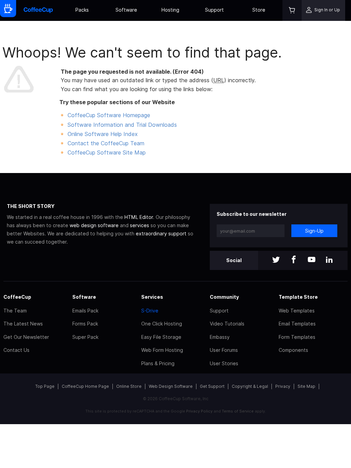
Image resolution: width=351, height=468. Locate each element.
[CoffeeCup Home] (38, 10)
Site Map (306, 386)
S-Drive (149, 310)
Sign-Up (314, 231)
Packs (82, 10)
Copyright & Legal (250, 386)
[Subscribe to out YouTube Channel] (311, 260)
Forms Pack (85, 324)
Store (258, 10)
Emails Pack (85, 310)
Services (152, 297)
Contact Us (16, 350)
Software (126, 10)
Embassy (220, 337)
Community (224, 297)
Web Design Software (171, 386)
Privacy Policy (199, 411)
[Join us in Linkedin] (329, 260)
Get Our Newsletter (26, 337)
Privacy (282, 386)
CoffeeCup (17, 297)
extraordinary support (161, 233)
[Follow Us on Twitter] (275, 260)
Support (214, 10)
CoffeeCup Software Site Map (107, 152)
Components (293, 350)
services (139, 225)
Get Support (212, 386)
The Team (15, 310)
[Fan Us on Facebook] (293, 260)
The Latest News (23, 324)
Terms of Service (238, 411)
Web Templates (297, 310)
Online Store (129, 386)
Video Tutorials (227, 324)
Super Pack (85, 337)
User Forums (224, 350)
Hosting (170, 10)
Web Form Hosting (162, 350)
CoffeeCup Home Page (85, 386)
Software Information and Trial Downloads (122, 124)
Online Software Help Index (103, 134)
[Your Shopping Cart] (292, 10)
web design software (94, 225)
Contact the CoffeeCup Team (106, 143)
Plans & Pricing (157, 363)
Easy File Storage (161, 337)
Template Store (298, 297)
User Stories (224, 363)
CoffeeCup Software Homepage (109, 115)
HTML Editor (138, 217)
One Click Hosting (161, 324)
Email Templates (297, 324)
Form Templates (297, 337)
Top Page (45, 386)
